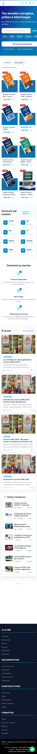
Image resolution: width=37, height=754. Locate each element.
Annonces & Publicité (25, 747)
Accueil (7, 747)
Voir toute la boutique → (9, 67)
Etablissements (6, 700)
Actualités (5, 636)
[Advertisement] (18, 603)
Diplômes (4, 726)
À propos (14, 747)
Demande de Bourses (23, 749)
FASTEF (19, 36)
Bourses (4, 643)
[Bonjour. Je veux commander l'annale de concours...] (32, 749)
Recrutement (6, 650)
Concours (5, 647)
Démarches (5, 654)
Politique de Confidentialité (17, 751)
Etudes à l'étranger (8, 703)
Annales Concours (7, 677)
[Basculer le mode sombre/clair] (22, 3)
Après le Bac (6, 693)
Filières (4, 696)
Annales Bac (6, 670)
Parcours (4, 730)
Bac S (5, 36)
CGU (28, 751)
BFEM (12, 36)
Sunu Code (5, 744)
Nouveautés (19, 62)
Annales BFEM (6, 673)
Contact (11, 749)
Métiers (4, 707)
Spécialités (5, 733)
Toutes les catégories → (26, 212)
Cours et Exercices (8, 666)
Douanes (28, 36)
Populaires (7, 62)
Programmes (6, 680)
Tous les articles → (29, 331)
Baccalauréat (6, 640)
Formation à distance (8, 723)
